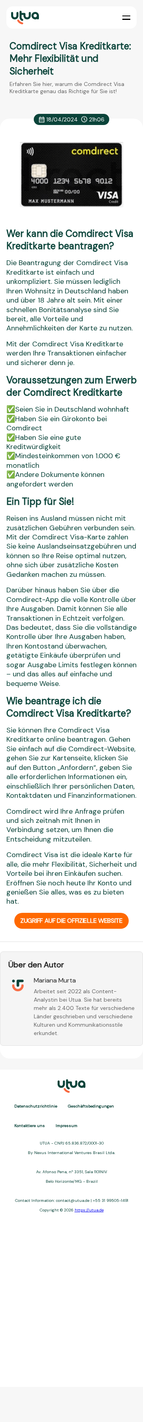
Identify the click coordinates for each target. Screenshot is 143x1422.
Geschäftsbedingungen (91, 1106)
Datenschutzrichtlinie (35, 1106)
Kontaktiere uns (29, 1125)
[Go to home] (24, 18)
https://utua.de (89, 1210)
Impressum (66, 1125)
